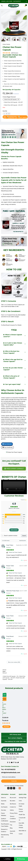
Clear (4, 107)
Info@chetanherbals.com (10, 772)
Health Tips (22, 814)
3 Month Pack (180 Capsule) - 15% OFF (13, 105)
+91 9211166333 (9, 769)
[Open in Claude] (11, 788)
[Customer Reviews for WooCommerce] (26, 499)
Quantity (5, 111)
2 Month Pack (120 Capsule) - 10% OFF (13, 102)
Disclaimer (13, 821)
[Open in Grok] (20, 788)
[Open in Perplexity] (14, 788)
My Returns (13, 803)
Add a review (14, 529)
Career (20, 833)
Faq (11, 825)
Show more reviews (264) (14, 662)
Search (24, 535)
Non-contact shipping (15, 738)
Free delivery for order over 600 (15, 741)
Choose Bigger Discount (9, 97)
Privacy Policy (13, 813)
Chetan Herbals (6, 44)
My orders (12, 800)
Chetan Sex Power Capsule (15, 552)
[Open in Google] (17, 788)
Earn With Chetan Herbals (21, 825)
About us (3, 797)
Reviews (14, 53)
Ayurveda (3, 800)
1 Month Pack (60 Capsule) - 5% (11, 99)
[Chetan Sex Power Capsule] (7, 552)
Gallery (12, 810)
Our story (3, 810)
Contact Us (13, 807)
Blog (11, 828)
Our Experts (4, 807)
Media (2, 803)
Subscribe (14, 781)
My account (13, 797)
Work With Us (22, 830)
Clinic (20, 800)
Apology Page (22, 797)
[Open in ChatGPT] (8, 788)
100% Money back (15, 734)
